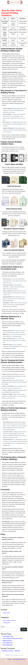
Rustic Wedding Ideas (8, 644)
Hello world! (17, 650)
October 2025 (6, 612)
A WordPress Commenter (7, 650)
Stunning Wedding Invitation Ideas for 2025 (12, 638)
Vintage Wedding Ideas (8, 636)
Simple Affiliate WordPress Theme (19, 659)
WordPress (9, 659)
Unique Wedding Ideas (8, 642)
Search (2, 626)
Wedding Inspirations (7, 640)
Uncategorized (6, 622)
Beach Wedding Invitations (9, 620)
